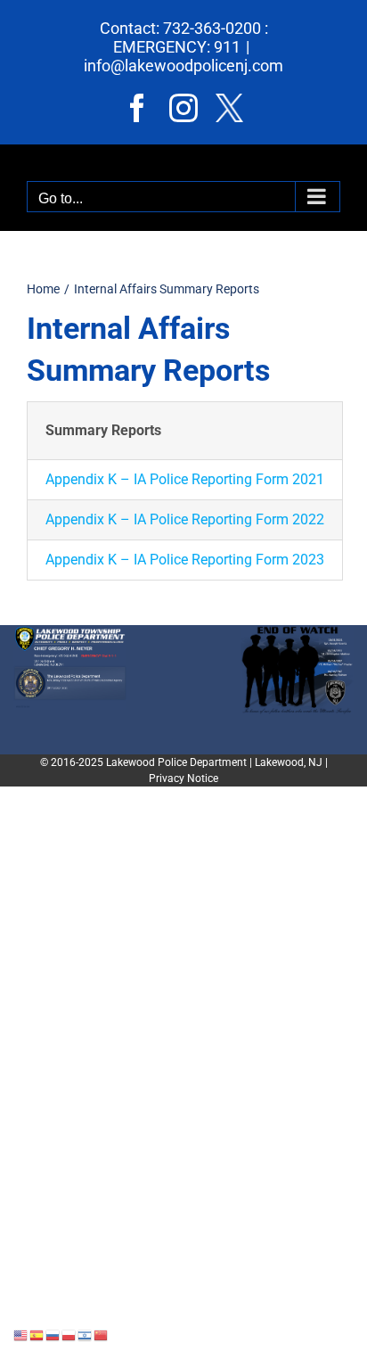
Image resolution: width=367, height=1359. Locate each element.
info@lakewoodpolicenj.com (183, 65)
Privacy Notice (183, 778)
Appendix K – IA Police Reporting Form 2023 (184, 559)
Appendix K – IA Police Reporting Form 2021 (184, 479)
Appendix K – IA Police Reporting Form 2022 (184, 519)
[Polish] (69, 1334)
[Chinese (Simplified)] (102, 1334)
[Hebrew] (85, 1334)
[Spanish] (37, 1334)
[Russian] (53, 1334)
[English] (21, 1334)
